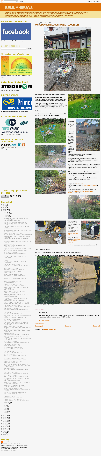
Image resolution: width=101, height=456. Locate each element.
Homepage (68, 326)
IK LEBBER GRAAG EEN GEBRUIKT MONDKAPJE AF (17, 280)
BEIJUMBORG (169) (9, 333)
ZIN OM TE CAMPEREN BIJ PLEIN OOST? (14, 385)
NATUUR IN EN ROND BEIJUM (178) (13, 313)
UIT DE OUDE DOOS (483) (10, 375)
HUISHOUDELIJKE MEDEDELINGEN (13, 347)
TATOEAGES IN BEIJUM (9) (11, 362)
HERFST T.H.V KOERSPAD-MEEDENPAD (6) (15, 222)
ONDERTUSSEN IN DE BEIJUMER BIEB (14, 300)
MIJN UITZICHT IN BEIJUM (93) (12, 220)
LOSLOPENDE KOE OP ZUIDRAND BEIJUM (15, 285)
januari (6, 414)
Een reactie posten (39, 323)
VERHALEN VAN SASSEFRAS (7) (12, 344)
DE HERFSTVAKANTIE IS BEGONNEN (13, 348)
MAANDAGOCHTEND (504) (11, 308)
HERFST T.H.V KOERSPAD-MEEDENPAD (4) (15, 317)
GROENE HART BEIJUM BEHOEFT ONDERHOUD (16, 334)
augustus (6, 403)
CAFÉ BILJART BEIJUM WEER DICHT (13, 329)
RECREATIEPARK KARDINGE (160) (13, 357)
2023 (4, 207)
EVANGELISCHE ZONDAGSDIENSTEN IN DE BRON (17, 306)
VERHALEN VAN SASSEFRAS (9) (12, 264)
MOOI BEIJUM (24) (8, 272)
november (6, 215)
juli (5, 405)
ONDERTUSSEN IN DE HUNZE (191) (13, 361)
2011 (4, 428)
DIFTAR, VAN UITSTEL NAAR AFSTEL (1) (14, 269)
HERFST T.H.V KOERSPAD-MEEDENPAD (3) (15, 355)
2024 (4, 206)
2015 (4, 421)
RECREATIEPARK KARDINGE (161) (13, 319)
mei (5, 408)
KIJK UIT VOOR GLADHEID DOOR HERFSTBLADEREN (18, 234)
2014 (4, 423)
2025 (4, 204)
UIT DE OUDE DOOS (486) (10, 252)
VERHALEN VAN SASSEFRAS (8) (12, 305)
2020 (4, 212)
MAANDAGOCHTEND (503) (11, 383)
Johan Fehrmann (7, 442)
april (5, 409)
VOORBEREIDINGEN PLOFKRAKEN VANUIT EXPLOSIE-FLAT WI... (15, 254)
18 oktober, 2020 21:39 (44, 320)
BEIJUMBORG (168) (9, 368)
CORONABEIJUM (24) (9, 354)
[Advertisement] (10, 160)
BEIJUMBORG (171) (9, 244)
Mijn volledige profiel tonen (8, 450)
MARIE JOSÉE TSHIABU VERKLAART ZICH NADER (17, 382)
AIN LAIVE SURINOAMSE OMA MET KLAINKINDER (16, 395)
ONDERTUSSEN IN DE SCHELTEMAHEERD (15, 360)
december (6, 213)
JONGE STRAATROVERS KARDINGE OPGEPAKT (16, 302)
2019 (4, 415)
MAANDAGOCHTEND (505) (11, 268)
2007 (4, 434)
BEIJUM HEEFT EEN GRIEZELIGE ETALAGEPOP (16, 376)
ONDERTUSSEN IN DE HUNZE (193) (13, 284)
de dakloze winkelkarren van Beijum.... (74, 240)
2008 (4, 433)
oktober (6, 216)
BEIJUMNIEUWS (19, 7)
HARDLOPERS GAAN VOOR (11, 320)
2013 (4, 425)
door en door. (79, 184)
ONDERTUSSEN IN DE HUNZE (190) (13, 398)
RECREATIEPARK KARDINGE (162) (13, 281)
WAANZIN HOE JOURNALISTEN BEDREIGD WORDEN (17, 327)
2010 (4, 429)
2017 (4, 418)
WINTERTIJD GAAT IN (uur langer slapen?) (14, 275)
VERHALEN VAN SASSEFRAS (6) (12, 380)
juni (5, 406)
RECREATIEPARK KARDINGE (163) (13, 229)
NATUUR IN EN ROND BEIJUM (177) (13, 352)
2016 (4, 420)
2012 (4, 426)
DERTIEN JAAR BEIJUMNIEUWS (12, 345)
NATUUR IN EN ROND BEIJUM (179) (13, 274)
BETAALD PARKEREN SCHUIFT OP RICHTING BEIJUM (17, 230)
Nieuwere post (39, 326)
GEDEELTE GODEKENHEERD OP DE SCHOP (15, 386)
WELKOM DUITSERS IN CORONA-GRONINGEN (16, 322)
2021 (4, 210)
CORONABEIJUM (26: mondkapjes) (12, 232)
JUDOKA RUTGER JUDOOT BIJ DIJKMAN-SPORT (16, 400)
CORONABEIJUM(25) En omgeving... (13, 271)
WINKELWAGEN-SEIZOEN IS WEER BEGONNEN (57, 25)
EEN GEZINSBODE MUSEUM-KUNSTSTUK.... (15, 399)
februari (6, 412)
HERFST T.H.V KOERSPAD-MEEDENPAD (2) (15, 392)
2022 (4, 209)
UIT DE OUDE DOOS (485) (10, 296)
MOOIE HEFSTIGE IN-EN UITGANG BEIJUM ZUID (16, 342)
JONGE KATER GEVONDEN (11, 372)
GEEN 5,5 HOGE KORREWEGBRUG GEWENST (16, 373)
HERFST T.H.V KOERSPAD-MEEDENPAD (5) (15, 278)
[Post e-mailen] (53, 304)
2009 (4, 431)
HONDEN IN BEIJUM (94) (10, 282)
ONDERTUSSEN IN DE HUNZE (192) (13, 326)
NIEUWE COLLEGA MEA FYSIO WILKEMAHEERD (16, 364)
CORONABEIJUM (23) (9, 396)
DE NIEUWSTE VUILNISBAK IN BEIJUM (13, 358)
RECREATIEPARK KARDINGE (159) (13, 393)
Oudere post (96, 326)
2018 (4, 417)
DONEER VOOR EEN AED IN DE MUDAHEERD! (16, 277)
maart (5, 411)
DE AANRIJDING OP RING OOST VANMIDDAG (15, 250)
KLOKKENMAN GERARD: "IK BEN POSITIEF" (15, 291)
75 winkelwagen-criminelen (89, 185)
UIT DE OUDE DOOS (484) (10, 341)
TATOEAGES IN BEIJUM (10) (11, 292)
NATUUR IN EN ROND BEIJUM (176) (13, 388)
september (7, 402)
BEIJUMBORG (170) (9, 289)
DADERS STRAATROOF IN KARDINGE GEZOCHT (16, 303)
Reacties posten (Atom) (50, 329)
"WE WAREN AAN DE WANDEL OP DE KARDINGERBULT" (13, 350)
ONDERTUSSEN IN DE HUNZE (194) (13, 233)
